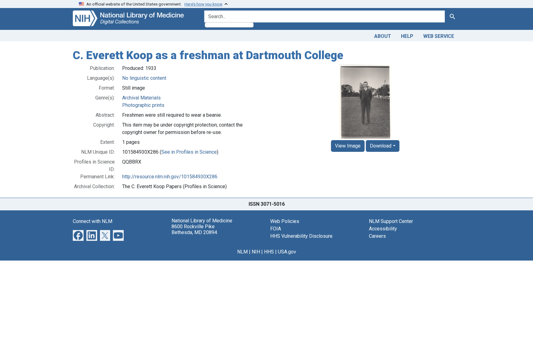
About (382, 36)
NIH (256, 252)
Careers (377, 236)
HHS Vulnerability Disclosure (301, 236)
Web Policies (284, 221)
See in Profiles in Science (189, 152)
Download (380, 146)
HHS (269, 252)
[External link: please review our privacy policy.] (78, 235)
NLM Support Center (391, 221)
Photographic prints (143, 105)
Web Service (438, 36)
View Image (348, 146)
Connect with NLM (92, 221)
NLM (242, 252)
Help (407, 36)
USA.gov (287, 252)
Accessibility (383, 229)
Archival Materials (141, 98)
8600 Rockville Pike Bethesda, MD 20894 (194, 229)
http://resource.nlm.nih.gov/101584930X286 (169, 177)
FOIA (275, 229)
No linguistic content (144, 78)
